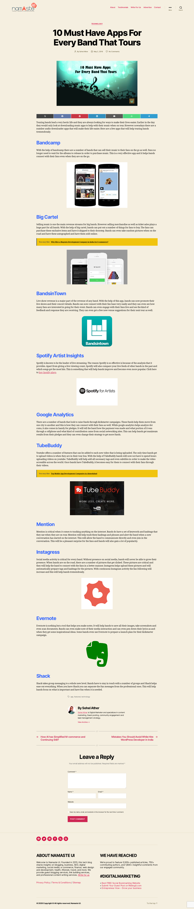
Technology (97, 24)
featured (77, 697)
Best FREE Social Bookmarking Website (121, 883)
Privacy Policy (43, 882)
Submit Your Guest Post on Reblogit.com (121, 885)
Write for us (83, 875)
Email (100, 792)
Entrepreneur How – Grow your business (121, 888)
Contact (157, 7)
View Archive (84, 722)
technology (85, 697)
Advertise (147, 7)
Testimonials (123, 7)
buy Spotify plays (47, 372)
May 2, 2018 (98, 51)
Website (71, 802)
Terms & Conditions (61, 882)
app (72, 697)
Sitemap (77, 882)
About (112, 7)
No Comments (114, 51)
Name (70, 792)
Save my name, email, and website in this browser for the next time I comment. (97, 812)
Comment (72, 772)
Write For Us (136, 7)
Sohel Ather (83, 51)
